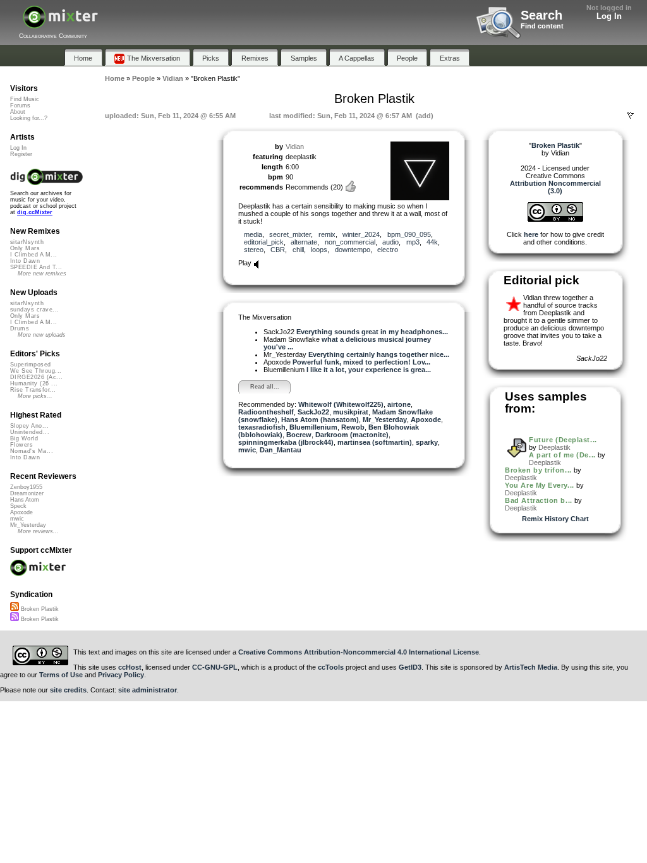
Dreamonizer (27, 493)
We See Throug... (35, 371)
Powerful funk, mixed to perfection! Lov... (361, 362)
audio (390, 242)
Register (21, 154)
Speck (18, 506)
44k (432, 242)
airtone (399, 404)
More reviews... (38, 531)
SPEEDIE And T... (36, 267)
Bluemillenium (313, 427)
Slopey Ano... (29, 426)
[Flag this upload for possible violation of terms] (630, 115)
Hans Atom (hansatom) (320, 419)
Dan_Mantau (280, 450)
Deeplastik (554, 447)
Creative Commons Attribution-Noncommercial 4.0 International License (358, 652)
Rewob (353, 427)
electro (387, 249)
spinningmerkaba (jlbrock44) (286, 442)
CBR (277, 249)
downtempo (352, 249)
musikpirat (350, 412)
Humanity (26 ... (33, 383)
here (531, 234)
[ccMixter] (60, 24)
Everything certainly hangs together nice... (378, 354)
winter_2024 (361, 234)
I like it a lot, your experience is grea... (368, 369)
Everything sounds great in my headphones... (372, 331)
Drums (19, 328)
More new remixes (42, 273)
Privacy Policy (121, 675)
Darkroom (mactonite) (352, 434)
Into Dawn (25, 261)
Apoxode (426, 419)
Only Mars (25, 248)
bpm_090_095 (409, 234)
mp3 (413, 242)
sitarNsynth (27, 242)
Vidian (295, 146)
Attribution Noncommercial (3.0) (555, 187)
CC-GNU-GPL (215, 667)
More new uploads (42, 335)
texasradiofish (262, 427)
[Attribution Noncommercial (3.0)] (555, 219)
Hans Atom (24, 500)
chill (298, 249)
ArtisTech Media (530, 667)
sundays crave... (34, 309)
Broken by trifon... (538, 470)
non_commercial (350, 242)
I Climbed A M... (33, 254)
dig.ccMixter (34, 212)
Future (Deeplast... (562, 440)
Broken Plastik (39, 609)
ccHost (130, 667)
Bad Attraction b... (538, 500)
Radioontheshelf (266, 412)
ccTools (331, 667)
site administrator (147, 690)
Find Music (24, 99)
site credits (68, 690)
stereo (253, 249)
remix (327, 234)
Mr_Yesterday (385, 419)
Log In (609, 16)
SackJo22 (313, 412)
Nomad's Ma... (31, 451)
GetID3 (410, 667)
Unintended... (29, 432)
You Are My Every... (539, 485)
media (253, 234)
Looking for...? (28, 118)
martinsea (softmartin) (374, 442)
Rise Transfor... (33, 390)
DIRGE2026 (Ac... (36, 377)
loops (319, 249)
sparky (427, 442)
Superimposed (30, 364)
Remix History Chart (555, 518)
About (17, 112)
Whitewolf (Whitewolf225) (341, 404)
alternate (304, 242)
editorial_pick (264, 242)
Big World (24, 438)
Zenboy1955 (26, 487)
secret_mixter (290, 234)
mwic (247, 450)
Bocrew (298, 434)
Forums (20, 105)
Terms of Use (61, 675)
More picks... (35, 396)
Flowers (21, 445)
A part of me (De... (562, 455)
